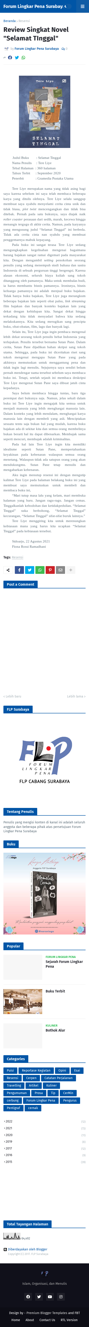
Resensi (24, 21)
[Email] (60, 570)
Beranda (9, 21)
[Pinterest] (50, 570)
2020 (46, 1135)
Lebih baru (13, 696)
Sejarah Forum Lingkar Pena (64, 964)
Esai (77, 1070)
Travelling (14, 1085)
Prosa (39, 1093)
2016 (46, 1155)
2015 (46, 1162)
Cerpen (31, 1078)
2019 (46, 1142)
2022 (46, 1121)
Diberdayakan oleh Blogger (27, 1249)
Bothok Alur (55, 1030)
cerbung (12, 1100)
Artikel (33, 1085)
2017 (46, 1148)
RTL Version (69, 1320)
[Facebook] (10, 57)
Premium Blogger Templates (46, 1313)
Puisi (10, 1070)
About (30, 1320)
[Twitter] (17, 57)
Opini (62, 1070)
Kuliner (51, 1085)
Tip (53, 1093)
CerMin (68, 1093)
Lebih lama (75, 696)
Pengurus (70, 1100)
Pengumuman (17, 1093)
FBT (77, 1313)
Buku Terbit (55, 991)
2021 (46, 1128)
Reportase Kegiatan (36, 1070)
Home (15, 1320)
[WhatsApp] (23, 57)
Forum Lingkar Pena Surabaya (34, 6)
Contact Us (47, 1320)
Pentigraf (13, 1108)
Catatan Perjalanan (58, 1078)
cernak (33, 1108)
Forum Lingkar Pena (40, 1100)
